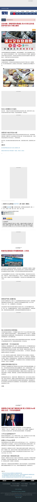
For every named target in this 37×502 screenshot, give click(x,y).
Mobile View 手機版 (18, 497)
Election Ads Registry (18, 489)
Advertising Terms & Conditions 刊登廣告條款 (18, 491)
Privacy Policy (14, 483)
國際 (17, 13)
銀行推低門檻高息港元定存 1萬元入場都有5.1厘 (10, 147)
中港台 (31, 13)
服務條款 (18, 485)
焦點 (20, 13)
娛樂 (34, 13)
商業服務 (32, 11)
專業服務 (27, 11)
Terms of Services (14, 485)
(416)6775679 (16, 203)
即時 (14, 13)
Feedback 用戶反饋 (24, 485)
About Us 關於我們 (32, 483)
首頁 (11, 13)
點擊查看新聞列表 (10, 19)
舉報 (34, 29)
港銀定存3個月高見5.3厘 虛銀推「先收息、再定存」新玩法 (12, 150)
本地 (23, 13)
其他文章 (3, 19)
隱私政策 (18, 483)
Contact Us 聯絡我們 (25, 483)
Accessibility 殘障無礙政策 (7, 483)
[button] (35, 11)
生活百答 (26, 13)
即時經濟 (5, 17)
